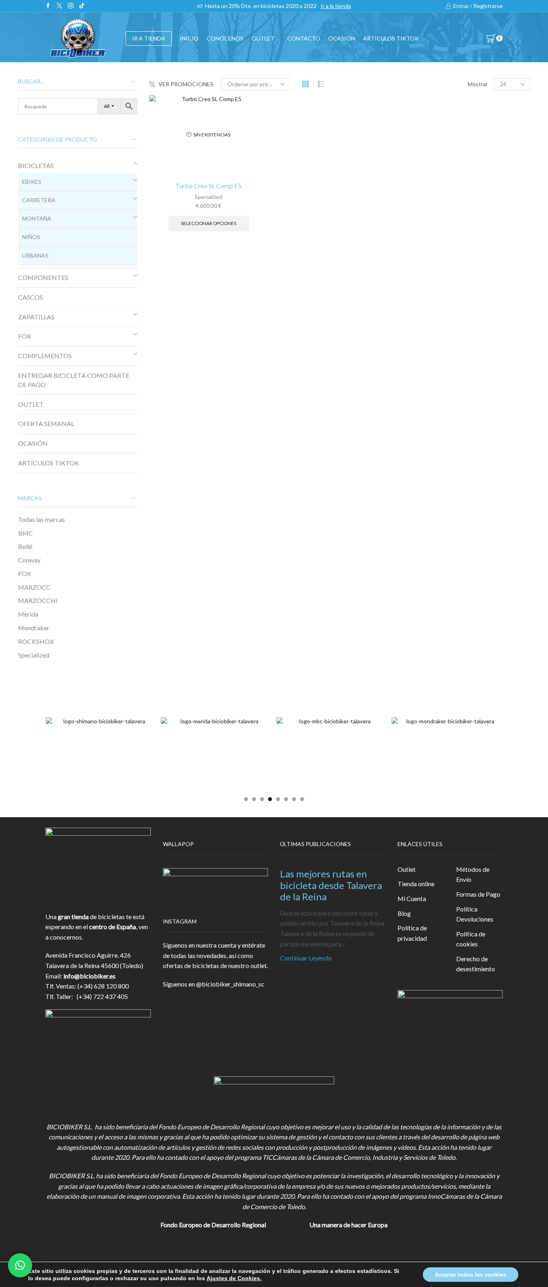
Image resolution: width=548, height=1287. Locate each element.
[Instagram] (70, 6)
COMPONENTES (43, 277)
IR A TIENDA (148, 38)
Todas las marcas (41, 519)
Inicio (189, 38)
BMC (25, 533)
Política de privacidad (412, 933)
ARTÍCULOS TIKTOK (48, 463)
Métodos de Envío (472, 874)
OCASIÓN (341, 38)
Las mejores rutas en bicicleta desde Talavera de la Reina (331, 885)
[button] (246, 799)
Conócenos (225, 38)
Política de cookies (470, 939)
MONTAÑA (36, 218)
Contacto (303, 38)
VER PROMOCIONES (185, 84)
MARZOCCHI (38, 600)
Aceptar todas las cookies (470, 1274)
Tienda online (416, 883)
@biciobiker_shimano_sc (230, 984)
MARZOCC (34, 587)
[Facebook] (48, 6)
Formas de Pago (478, 894)
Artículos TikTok (391, 38)
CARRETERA (38, 200)
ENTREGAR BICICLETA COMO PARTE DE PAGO (73, 379)
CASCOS (30, 297)
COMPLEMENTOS (45, 355)
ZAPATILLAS (36, 317)
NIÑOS (31, 236)
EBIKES (31, 181)
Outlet (407, 869)
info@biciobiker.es (89, 976)
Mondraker (33, 627)
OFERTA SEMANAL (46, 423)
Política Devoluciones (474, 914)
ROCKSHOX (36, 641)
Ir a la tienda (336, 5)
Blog (404, 913)
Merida (28, 614)
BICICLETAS (36, 165)
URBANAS (35, 255)
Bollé (25, 546)
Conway (29, 560)
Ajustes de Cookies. (234, 1278)
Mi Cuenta (412, 898)
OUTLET (263, 38)
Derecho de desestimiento (475, 964)
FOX (24, 336)
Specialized (208, 196)
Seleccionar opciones (208, 223)
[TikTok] (82, 6)
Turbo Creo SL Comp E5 (208, 185)
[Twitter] (59, 6)
